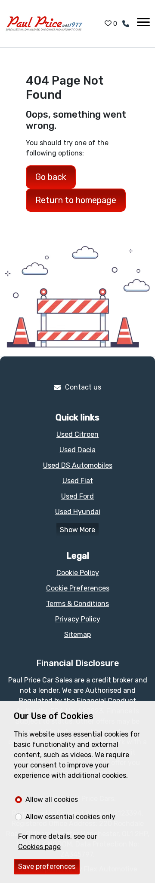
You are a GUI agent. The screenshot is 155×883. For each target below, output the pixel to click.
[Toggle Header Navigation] (143, 23)
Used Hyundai (77, 512)
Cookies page (39, 847)
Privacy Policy (77, 619)
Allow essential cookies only (70, 817)
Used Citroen (77, 434)
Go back (50, 177)
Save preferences (46, 866)
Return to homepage (75, 200)
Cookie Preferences (77, 588)
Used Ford (77, 496)
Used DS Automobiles (77, 465)
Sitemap (77, 634)
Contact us (83, 387)
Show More (77, 530)
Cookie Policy (77, 573)
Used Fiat (77, 481)
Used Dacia (77, 450)
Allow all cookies (51, 799)
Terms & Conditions (77, 604)
